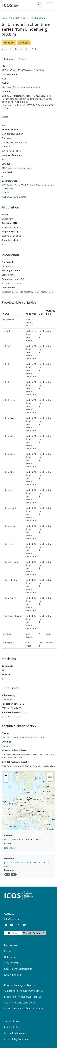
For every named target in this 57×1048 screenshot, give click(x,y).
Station (5, 214)
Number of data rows (12, 155)
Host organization (11, 270)
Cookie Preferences (14, 1033)
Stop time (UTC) (10, 231)
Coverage (9, 835)
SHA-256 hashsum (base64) (15, 761)
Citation (6, 91)
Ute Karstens (26, 291)
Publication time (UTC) (13, 703)
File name (7, 138)
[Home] (11, 5)
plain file (6, 746)
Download (24, 42)
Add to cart (9, 42)
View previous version (12, 133)
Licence (5, 192)
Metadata (9, 858)
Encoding (6, 741)
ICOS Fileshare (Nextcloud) (18, 968)
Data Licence (11, 957)
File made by (8, 262)
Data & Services (18, 18)
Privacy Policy (11, 1027)
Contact (8, 951)
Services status (12, 963)
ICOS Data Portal (38, 18)
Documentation (10, 180)
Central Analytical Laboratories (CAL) (24, 1008)
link (41, 70)
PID (3, 65)
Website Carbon (31, 933)
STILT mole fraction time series (17, 168)
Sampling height (10, 240)
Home (4, 18)
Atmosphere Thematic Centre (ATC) (23, 990)
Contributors (8, 287)
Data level (7, 172)
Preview (22, 59)
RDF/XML (15, 862)
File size (6, 146)
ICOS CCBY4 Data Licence (14, 196)
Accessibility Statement (17, 1039)
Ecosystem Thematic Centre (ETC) (22, 996)
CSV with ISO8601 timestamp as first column (23, 737)
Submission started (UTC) (14, 712)
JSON (7, 862)
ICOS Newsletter (13, 974)
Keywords (9, 870)
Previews (6, 674)
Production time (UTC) (13, 279)
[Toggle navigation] (49, 5)
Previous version (10, 129)
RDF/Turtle (27, 862)
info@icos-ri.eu (12, 919)
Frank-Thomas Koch (43, 291)
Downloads (7, 666)
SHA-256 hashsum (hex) (14, 750)
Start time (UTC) (10, 223)
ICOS (4, 78)
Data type (7, 163)
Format (5, 733)
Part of (5, 83)
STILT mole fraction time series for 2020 (21, 87)
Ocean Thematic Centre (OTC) (20, 1002)
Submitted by (8, 695)
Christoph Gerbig (10, 291)
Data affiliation (9, 74)
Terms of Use (11, 1021)
